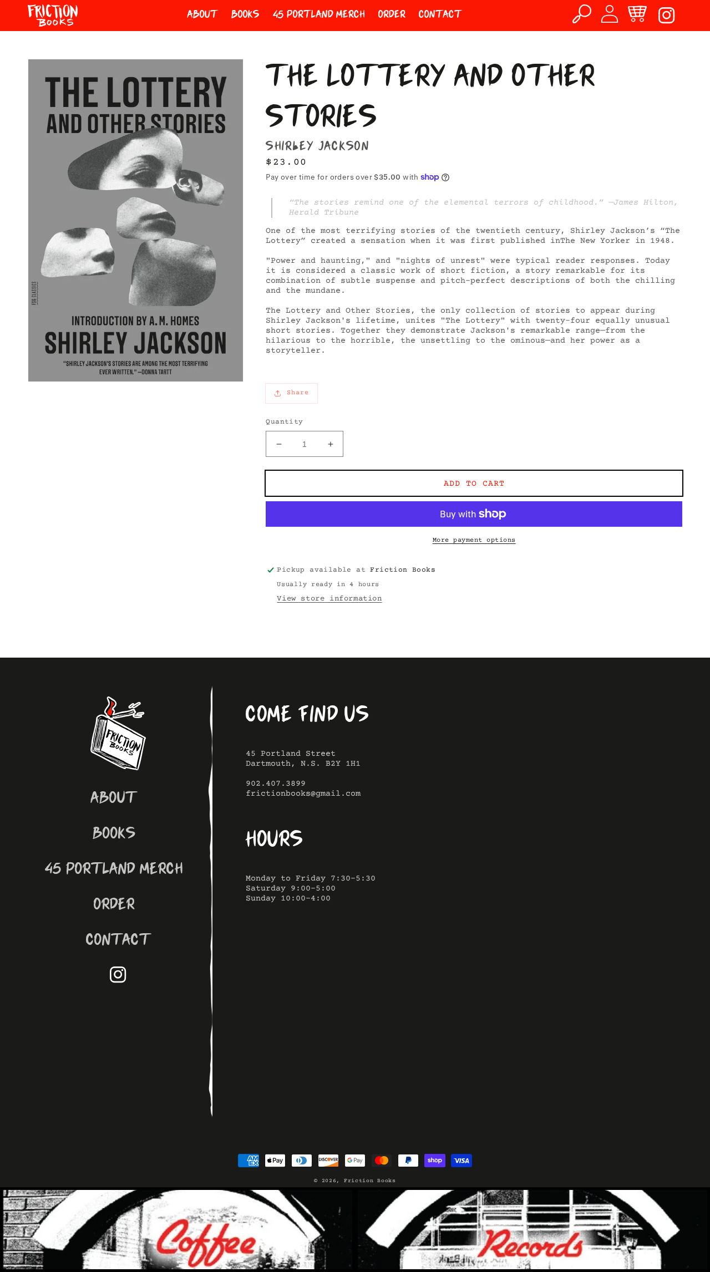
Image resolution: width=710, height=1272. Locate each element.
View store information (329, 598)
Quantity (284, 422)
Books (114, 834)
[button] (582, 14)
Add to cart (474, 484)
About (114, 799)
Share (298, 392)
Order (114, 905)
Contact (118, 941)
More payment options (474, 540)
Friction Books (370, 1181)
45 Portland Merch (114, 870)
